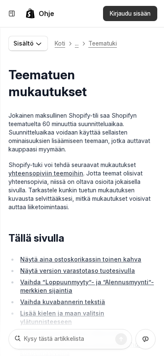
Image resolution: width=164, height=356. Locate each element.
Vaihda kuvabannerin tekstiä (62, 301)
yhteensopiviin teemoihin (45, 173)
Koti (60, 43)
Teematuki (102, 43)
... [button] (77, 43)
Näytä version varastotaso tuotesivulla (77, 270)
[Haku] (121, 339)
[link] (39, 13)
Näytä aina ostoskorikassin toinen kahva (80, 259)
